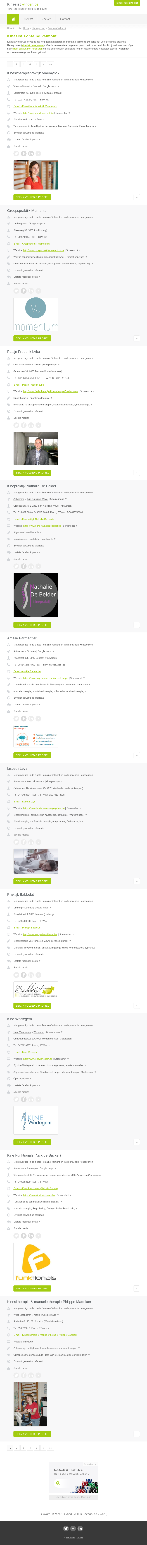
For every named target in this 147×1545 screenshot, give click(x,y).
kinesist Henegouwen (33, 45)
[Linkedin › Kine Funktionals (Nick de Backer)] (31, 1236)
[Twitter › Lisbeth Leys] (16, 842)
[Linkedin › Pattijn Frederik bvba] (31, 425)
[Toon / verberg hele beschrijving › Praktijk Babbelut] (73, 941)
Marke (37, 1315)
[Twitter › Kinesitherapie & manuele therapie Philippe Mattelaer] (16, 1375)
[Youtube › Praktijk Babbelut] (38, 975)
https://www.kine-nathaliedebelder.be (42, 525)
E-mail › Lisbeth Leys (24, 801)
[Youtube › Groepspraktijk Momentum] (38, 291)
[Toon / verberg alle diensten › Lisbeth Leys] (73, 821)
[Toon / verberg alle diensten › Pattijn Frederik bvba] (73, 404)
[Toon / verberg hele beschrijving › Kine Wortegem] (73, 1065)
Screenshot (63, 113)
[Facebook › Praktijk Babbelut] (24, 975)
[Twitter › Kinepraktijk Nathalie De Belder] (16, 566)
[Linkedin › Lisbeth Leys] (31, 842)
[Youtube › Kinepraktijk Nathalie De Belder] (38, 566)
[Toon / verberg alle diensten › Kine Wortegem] (73, 1072)
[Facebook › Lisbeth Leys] (24, 842)
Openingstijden (22, 1078)
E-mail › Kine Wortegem (25, 1052)
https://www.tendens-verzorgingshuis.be (44, 808)
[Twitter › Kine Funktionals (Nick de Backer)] (16, 1236)
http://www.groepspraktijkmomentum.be (43, 250)
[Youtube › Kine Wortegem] (38, 1099)
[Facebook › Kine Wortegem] (24, 1099)
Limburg (17, 223)
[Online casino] (76, 1463)
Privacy (80, 1538)
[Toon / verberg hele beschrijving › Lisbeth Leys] (73, 815)
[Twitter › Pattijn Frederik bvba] (16, 425)
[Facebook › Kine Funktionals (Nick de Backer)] (24, 1236)
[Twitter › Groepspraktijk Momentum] (16, 291)
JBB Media (70, 1538)
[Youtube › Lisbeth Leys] (38, 842)
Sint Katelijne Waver (37, 499)
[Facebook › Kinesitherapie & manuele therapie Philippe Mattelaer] (24, 1375)
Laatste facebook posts (27, 139)
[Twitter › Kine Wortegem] (16, 1099)
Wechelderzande (35, 781)
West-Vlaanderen (22, 1315)
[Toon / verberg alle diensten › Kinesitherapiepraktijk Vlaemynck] (73, 126)
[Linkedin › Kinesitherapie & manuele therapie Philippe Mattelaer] (31, 1375)
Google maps (51, 86)
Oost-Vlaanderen (22, 364)
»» (50, 64)
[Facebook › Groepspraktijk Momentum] (24, 291)
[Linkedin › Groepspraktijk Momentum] (31, 291)
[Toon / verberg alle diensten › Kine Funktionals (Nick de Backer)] (73, 1208)
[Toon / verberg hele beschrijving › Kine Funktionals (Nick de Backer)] (73, 1202)
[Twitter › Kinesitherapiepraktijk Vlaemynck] (16, 153)
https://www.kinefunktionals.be (39, 1195)
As (25, 223)
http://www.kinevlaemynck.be (38, 113)
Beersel (37, 86)
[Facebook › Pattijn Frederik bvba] (24, 425)
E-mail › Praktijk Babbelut (26, 927)
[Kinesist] (13, 19)
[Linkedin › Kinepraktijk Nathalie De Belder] (31, 566)
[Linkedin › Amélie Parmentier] (31, 718)
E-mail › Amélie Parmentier (27, 671)
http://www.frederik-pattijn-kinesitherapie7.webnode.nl (50, 391)
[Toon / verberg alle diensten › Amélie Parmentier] (73, 691)
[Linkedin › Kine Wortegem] (31, 1099)
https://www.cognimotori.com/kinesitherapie (45, 678)
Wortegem (39, 1032)
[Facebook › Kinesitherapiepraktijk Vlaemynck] (24, 153)
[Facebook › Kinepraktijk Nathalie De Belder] (24, 566)
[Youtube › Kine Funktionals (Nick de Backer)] (38, 1236)
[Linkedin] (80, 1528)
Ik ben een (127, 3)
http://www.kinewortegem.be (37, 1059)
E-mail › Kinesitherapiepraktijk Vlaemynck (35, 106)
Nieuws (28, 19)
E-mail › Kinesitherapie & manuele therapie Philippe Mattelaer (45, 1335)
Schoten (31, 651)
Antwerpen (18, 499)
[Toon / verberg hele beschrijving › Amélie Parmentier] (73, 684)
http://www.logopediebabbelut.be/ (40, 934)
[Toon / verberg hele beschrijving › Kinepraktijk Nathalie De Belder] (73, 532)
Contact (65, 19)
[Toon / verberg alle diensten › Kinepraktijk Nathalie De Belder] (73, 539)
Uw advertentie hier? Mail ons (73, 1497)
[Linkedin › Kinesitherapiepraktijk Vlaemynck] (31, 153)
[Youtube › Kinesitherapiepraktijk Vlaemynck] (38, 153)
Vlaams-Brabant (21, 86)
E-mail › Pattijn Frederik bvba (28, 384)
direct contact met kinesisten (27, 48)
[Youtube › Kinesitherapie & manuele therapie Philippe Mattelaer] (38, 1375)
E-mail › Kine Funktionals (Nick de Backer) (35, 1188)
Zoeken (46, 19)
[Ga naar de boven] (137, 197)
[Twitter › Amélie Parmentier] (16, 718)
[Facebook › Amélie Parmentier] (24, 718)
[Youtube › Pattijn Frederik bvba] (38, 425)
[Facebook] (73, 1528)
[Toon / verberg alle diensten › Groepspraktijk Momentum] (73, 263)
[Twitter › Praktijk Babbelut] (16, 975)
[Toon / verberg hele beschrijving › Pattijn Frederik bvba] (73, 398)
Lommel (28, 907)
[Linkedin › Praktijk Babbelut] (31, 975)
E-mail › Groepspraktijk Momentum (31, 243)
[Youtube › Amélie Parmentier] (38, 718)
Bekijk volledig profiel (32, 197)
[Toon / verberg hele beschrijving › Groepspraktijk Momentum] (73, 257)
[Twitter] (66, 1528)
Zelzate (37, 364)
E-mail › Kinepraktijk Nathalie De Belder (33, 519)
